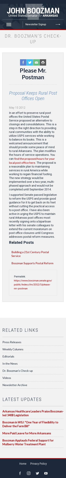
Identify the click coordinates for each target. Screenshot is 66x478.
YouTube (46, 473)
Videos (6, 378)
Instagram (29, 473)
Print (43, 62)
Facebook (23, 62)
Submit (58, 24)
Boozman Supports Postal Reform (32, 263)
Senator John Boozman (33, 12)
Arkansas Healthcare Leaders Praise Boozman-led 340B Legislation (33, 413)
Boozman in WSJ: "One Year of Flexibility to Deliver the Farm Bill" (30, 424)
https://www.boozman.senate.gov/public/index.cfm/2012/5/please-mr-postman (33, 284)
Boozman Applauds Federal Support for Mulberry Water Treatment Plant (28, 442)
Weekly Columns (12, 349)
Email (36, 62)
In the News (10, 363)
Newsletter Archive (14, 385)
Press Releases (11, 342)
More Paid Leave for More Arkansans (26, 433)
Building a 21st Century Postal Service (30, 254)
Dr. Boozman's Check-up (17, 370)
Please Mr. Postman (33, 74)
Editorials (8, 356)
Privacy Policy (38, 463)
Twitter (30, 62)
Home (22, 463)
